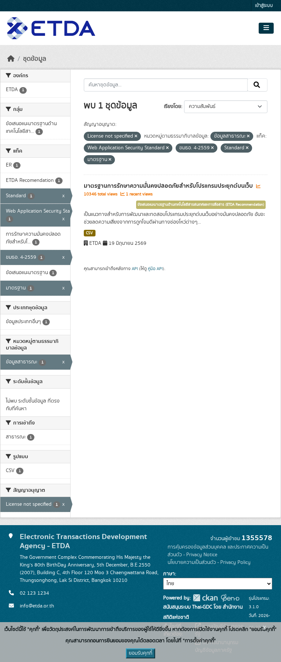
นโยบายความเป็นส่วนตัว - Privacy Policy (209, 562)
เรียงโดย (172, 106)
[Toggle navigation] (266, 28)
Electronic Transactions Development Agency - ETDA (83, 541)
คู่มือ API (155, 268)
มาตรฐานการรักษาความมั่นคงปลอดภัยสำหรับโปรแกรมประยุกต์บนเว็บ (169, 186)
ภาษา (169, 573)
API (135, 268)
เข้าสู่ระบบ (264, 5)
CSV (89, 233)
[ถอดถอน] (136, 136)
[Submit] (257, 84)
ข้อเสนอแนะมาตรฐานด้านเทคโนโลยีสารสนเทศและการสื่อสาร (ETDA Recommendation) (201, 204)
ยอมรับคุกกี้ (140, 653)
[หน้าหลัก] (11, 59)
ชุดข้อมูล (34, 59)
